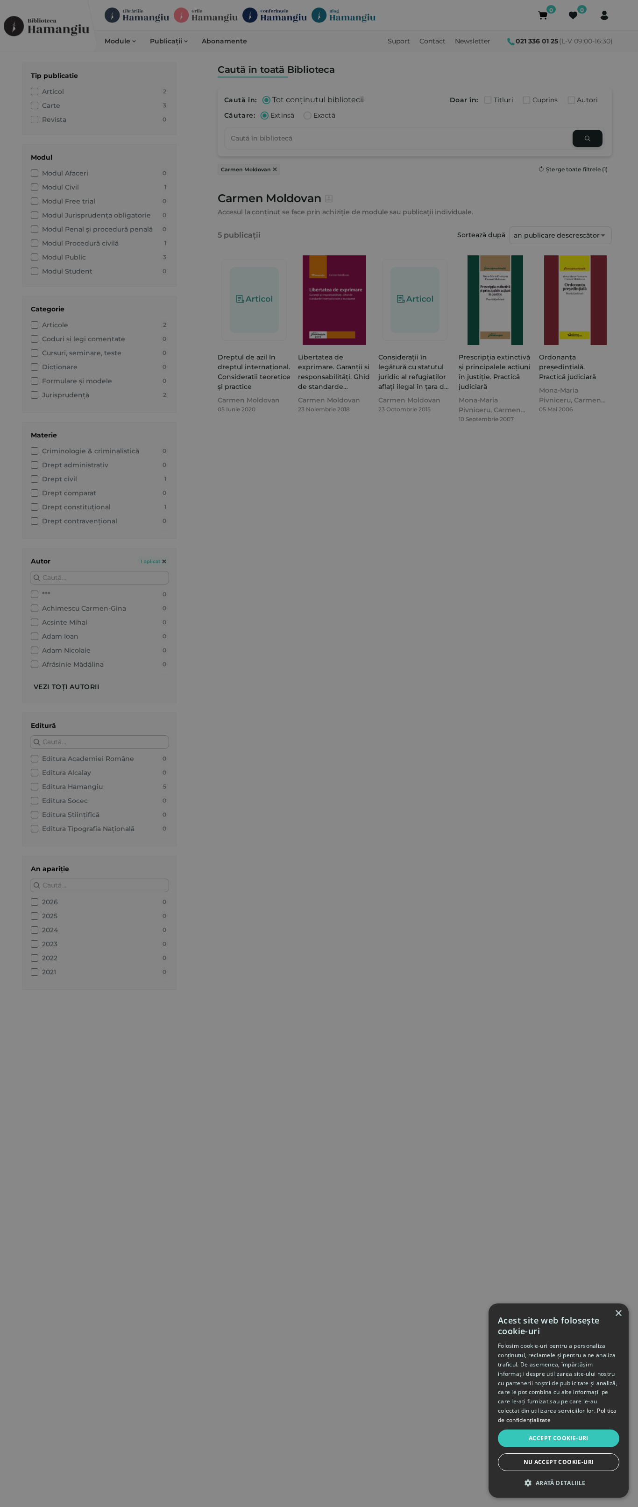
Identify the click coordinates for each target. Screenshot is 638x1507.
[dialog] (559, 1400)
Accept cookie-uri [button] (558, 1438)
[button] (558, 1482)
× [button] (618, 1313)
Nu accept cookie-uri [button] (559, 1462)
